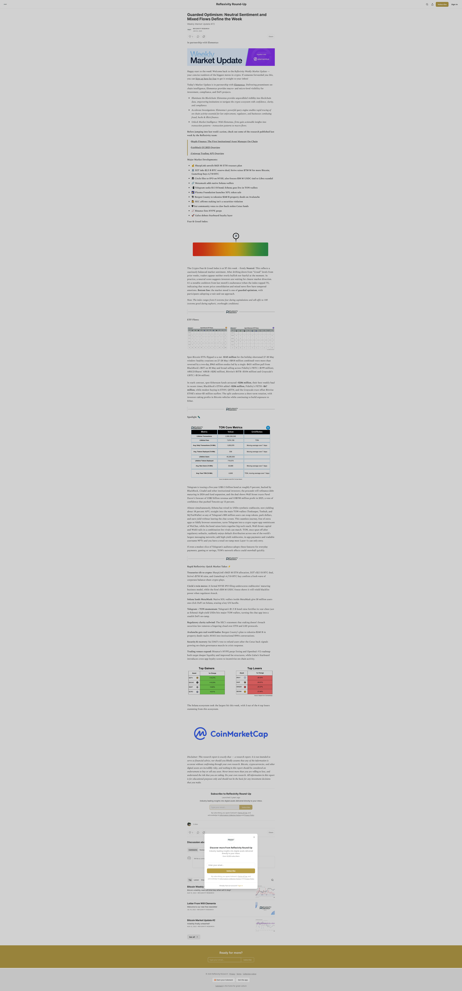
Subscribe (231, 871)
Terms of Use (242, 876)
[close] (254, 837)
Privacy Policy (249, 879)
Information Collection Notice (230, 879)
